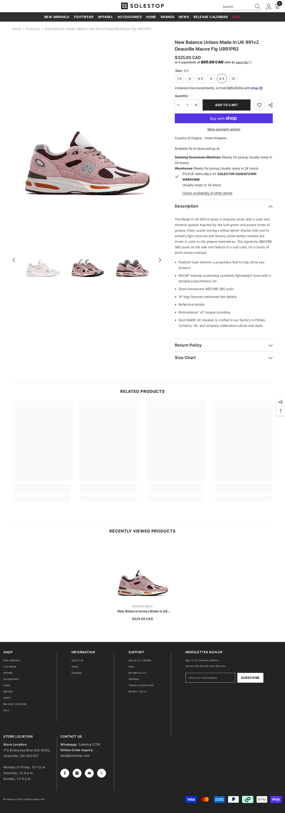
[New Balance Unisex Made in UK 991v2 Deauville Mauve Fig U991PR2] (142, 571)
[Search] (242, 6)
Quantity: (182, 96)
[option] (87, 132)
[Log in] (268, 6)
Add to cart (226, 105)
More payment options (224, 129)
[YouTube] (89, 773)
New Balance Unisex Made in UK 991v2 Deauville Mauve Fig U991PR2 (142, 611)
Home (16, 29)
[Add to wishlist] (259, 105)
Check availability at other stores (207, 193)
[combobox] (237, 6)
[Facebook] (64, 773)
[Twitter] (101, 773)
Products (33, 29)
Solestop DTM (89, 744)
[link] (42, 491)
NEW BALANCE (142, 606)
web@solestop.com (75, 755)
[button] (13, 259)
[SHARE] (269, 105)
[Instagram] (77, 773)
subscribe (250, 678)
